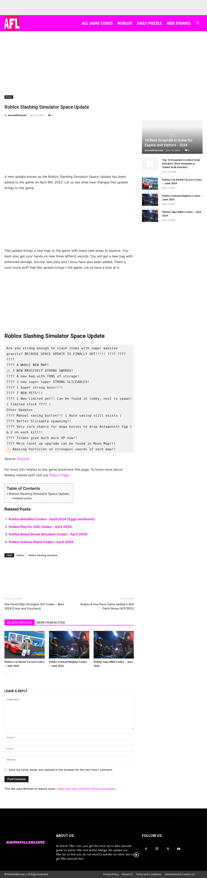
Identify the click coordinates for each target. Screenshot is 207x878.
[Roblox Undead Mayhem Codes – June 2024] (69, 644)
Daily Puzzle (149, 23)
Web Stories (178, 23)
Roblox (124, 23)
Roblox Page (59, 475)
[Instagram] (157, 849)
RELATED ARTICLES (19, 622)
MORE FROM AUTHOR (51, 622)
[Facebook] (8, 580)
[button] (198, 23)
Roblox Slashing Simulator (43, 555)
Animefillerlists (17, 115)
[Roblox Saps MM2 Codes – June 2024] (114, 644)
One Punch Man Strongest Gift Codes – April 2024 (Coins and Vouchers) (34, 606)
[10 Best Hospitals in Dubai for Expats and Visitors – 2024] (172, 137)
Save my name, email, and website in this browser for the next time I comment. (61, 769)
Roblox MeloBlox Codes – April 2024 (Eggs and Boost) (52, 519)
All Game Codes (97, 23)
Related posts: (22, 498)
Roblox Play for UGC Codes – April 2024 (40, 527)
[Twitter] (18, 580)
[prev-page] (7, 673)
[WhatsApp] (36, 580)
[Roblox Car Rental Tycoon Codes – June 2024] (24, 644)
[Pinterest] (27, 580)
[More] (46, 580)
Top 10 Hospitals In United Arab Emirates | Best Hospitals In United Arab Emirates (181, 163)
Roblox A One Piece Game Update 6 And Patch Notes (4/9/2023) (107, 606)
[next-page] (13, 673)
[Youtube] (179, 849)
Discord (23, 459)
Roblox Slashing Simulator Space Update (39, 494)
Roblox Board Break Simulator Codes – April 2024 (48, 534)
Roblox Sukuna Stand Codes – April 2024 (41, 542)
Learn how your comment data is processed (86, 788)
